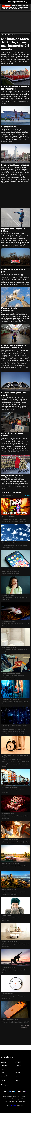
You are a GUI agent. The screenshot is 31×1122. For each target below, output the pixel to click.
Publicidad (23, 1105)
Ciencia (18, 1075)
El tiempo (4, 1089)
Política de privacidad (18, 1108)
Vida (17, 1085)
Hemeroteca (5, 1094)
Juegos (18, 1081)
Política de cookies (9, 1110)
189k (9, 1101)
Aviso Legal (16, 1105)
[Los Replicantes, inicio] (15, 2)
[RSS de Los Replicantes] (5, 1101)
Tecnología (4, 1085)
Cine (2, 1078)
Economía (4, 1075)
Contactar (8, 1108)
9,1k (21, 1101)
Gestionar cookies (21, 1110)
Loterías (18, 1089)
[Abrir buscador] (25, 2)
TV (16, 1078)
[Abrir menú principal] (2, 2)
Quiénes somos (7, 1105)
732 (26, 1101)
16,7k (15, 1101)
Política (18, 1071)
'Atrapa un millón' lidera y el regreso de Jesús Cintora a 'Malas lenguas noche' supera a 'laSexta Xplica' (15, 7)
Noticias (3, 1071)
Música (3, 1081)
